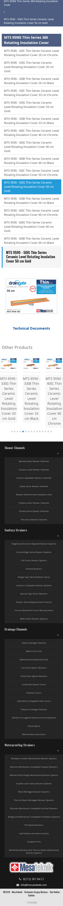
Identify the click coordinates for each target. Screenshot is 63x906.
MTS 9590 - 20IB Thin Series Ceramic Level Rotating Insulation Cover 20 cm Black (31, 81)
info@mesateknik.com (34, 885)
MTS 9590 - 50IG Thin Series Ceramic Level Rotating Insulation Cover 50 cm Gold (29, 187)
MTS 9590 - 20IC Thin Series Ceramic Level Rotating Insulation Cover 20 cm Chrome (31, 53)
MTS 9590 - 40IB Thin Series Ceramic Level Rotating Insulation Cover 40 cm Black (31, 161)
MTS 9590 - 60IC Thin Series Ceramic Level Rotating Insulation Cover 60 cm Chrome (31, 213)
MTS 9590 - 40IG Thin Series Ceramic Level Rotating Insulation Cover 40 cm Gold (29, 147)
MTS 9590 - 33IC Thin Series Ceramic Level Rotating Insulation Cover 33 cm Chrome (31, 93)
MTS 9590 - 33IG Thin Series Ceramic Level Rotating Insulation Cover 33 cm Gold (29, 107)
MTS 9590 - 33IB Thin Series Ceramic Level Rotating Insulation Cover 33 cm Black (31, 121)
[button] (12, 431)
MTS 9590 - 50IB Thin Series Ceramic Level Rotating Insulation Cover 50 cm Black (31, 201)
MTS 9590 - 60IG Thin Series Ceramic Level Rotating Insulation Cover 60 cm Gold (29, 227)
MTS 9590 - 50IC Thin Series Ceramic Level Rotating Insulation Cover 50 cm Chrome (31, 173)
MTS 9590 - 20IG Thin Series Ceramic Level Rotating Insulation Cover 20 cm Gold (29, 67)
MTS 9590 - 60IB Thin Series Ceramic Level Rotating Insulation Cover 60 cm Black (31, 241)
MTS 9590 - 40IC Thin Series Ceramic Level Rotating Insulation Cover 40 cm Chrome (31, 133)
